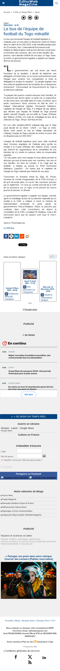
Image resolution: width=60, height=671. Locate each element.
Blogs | (18, 620)
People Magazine (9, 499)
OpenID (7, 460)
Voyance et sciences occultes (16, 535)
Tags (51, 642)
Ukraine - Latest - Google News (17, 428)
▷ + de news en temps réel (28, 416)
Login (3, 451)
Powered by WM (30, 647)
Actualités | (9, 620)
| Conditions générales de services (22, 651)
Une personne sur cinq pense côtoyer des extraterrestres (30, 289)
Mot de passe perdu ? (32, 460)
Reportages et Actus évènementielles (17, 511)
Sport (37, 12)
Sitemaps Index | (28, 620)
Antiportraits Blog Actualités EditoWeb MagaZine (21, 515)
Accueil (7, 12)
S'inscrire (16, 460)
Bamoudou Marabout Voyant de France (18, 503)
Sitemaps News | (43, 620)
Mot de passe (7, 456)
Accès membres (14, 642)
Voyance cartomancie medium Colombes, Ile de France (47, 297)
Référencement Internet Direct (14, 507)
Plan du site (27, 642)
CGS (53, 620)
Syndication (42, 642)
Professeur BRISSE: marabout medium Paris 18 (12, 295)
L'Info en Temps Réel (22, 12)
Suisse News (7, 495)
